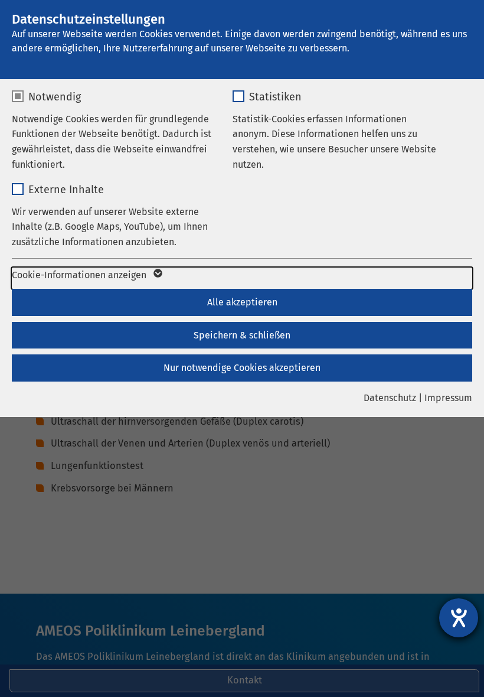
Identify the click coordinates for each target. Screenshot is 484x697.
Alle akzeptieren (242, 302)
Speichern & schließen (242, 335)
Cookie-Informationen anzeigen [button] (80, 275)
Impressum (448, 397)
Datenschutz (390, 397)
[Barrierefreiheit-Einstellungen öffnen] (458, 617)
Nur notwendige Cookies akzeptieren (242, 367)
